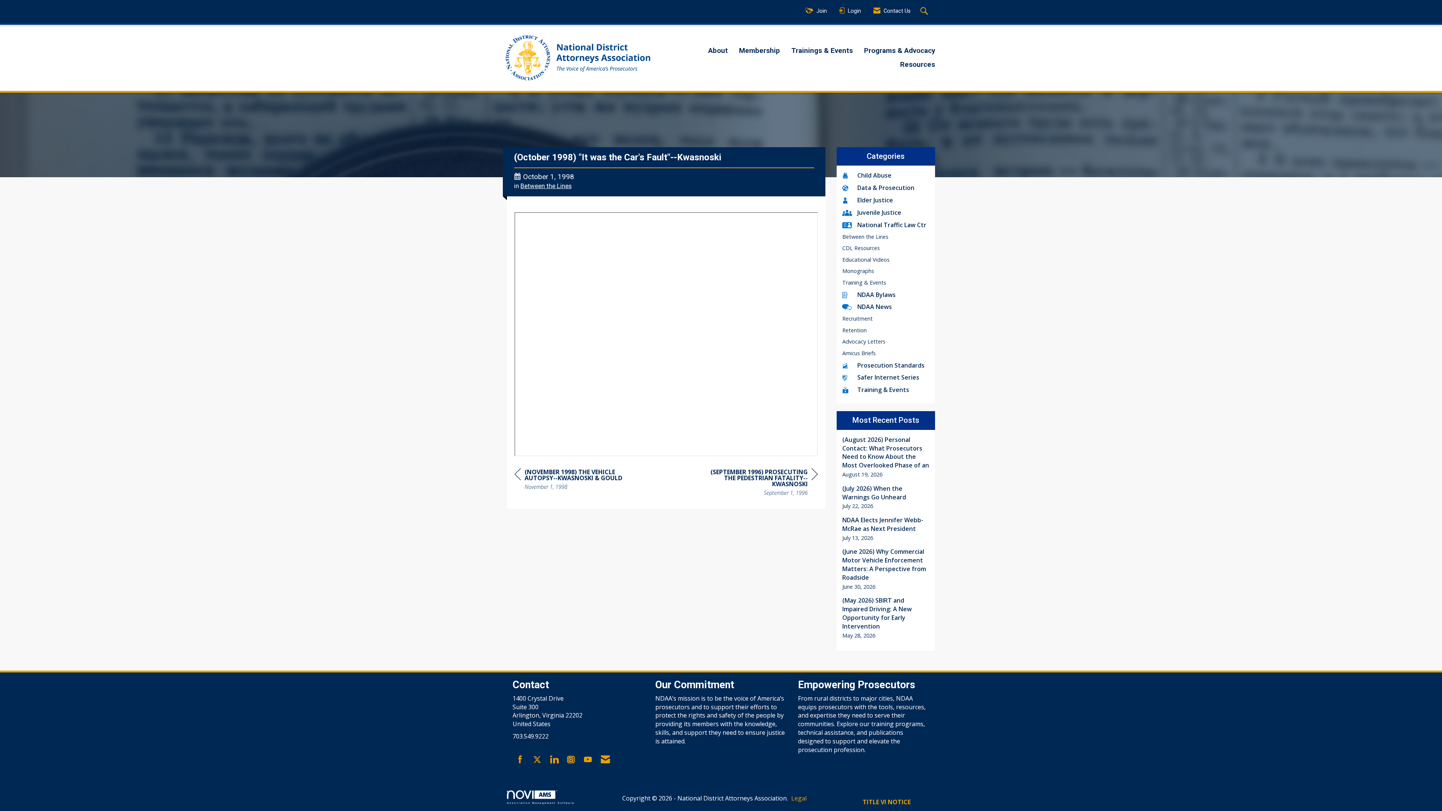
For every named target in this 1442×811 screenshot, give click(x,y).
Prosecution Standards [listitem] (891, 365)
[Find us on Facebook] (520, 760)
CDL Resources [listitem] (861, 248)
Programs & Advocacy (899, 51)
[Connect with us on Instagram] (571, 760)
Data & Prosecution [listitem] (885, 188)
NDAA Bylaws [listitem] (876, 295)
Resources (917, 64)
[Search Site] (925, 12)
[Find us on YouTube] (588, 760)
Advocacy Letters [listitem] (863, 341)
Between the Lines (546, 186)
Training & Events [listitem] (864, 282)
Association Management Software (541, 802)
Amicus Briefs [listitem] (859, 353)
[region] (761, 483)
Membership (759, 51)
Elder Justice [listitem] (875, 200)
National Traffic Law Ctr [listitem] (891, 225)
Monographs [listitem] (858, 270)
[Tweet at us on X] (537, 760)
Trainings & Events (822, 51)
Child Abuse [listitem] (874, 175)
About (718, 51)
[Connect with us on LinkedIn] (554, 760)
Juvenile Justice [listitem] (879, 212)
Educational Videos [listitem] (866, 259)
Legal (799, 798)
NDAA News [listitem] (874, 307)
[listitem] (886, 457)
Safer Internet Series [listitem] (888, 377)
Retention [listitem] (854, 330)
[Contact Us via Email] (605, 760)
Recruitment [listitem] (857, 318)
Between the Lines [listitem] (865, 236)
